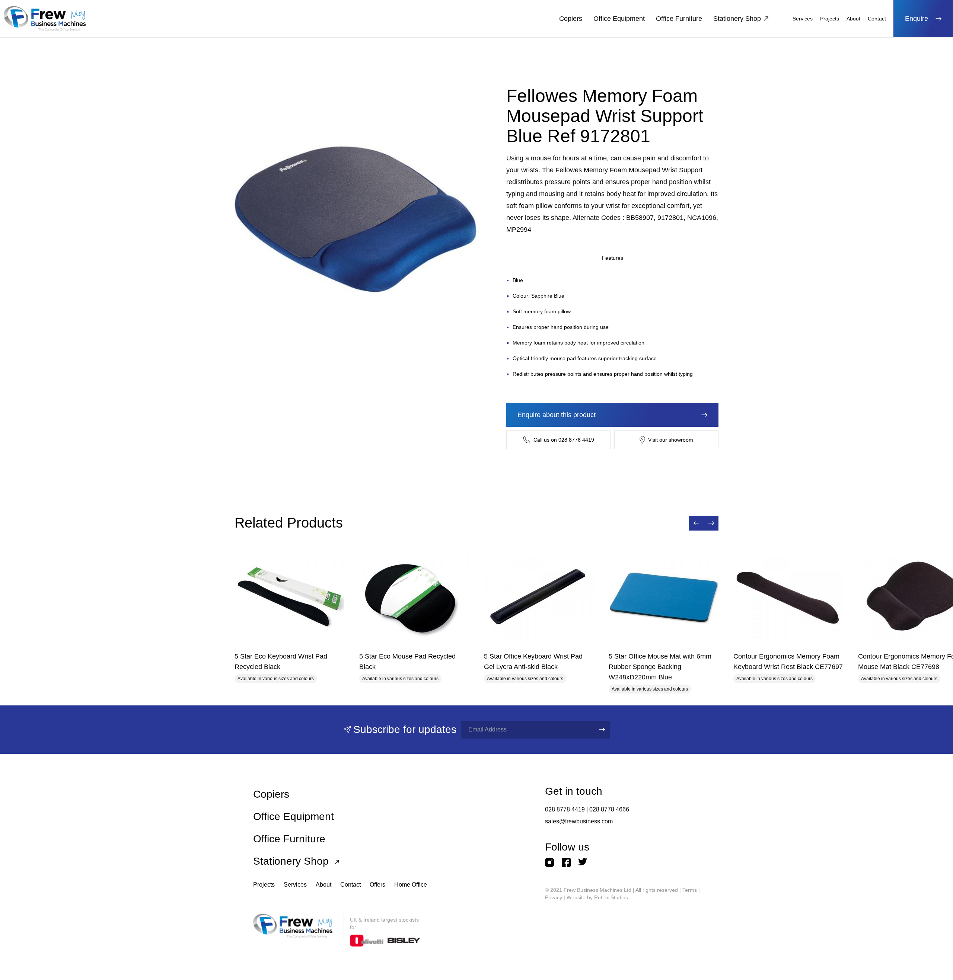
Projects (829, 19)
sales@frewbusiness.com (579, 821)
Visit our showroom (670, 440)
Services (803, 19)
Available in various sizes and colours (276, 678)
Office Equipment (619, 18)
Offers (377, 884)
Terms (689, 890)
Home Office (410, 884)
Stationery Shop (737, 18)
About (853, 19)
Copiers (570, 18)
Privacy (553, 897)
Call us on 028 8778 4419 (563, 440)
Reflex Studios (611, 897)
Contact (877, 19)
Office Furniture (679, 18)
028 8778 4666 (609, 809)
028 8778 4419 (565, 809)
